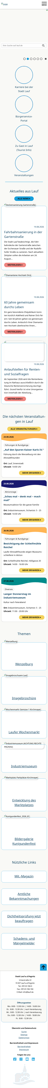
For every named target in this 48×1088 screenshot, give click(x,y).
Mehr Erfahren (30, 472)
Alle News (23, 198)
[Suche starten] (43, 45)
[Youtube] (27, 1059)
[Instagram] (21, 1059)
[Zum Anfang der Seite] (43, 967)
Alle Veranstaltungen (23, 429)
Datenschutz (24, 1037)
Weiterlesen (14, 265)
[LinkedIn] (33, 1059)
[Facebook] (15, 1059)
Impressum (24, 1049)
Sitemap (24, 1034)
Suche (24, 1031)
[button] (46, 59)
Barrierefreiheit (24, 1046)
